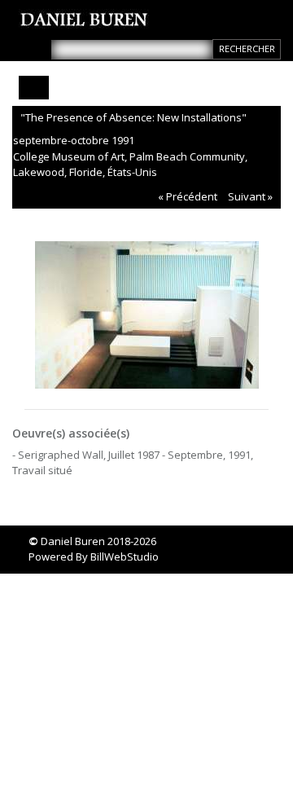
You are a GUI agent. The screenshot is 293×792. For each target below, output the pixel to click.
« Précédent (187, 196)
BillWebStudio (124, 556)
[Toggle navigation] (34, 87)
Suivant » (250, 196)
